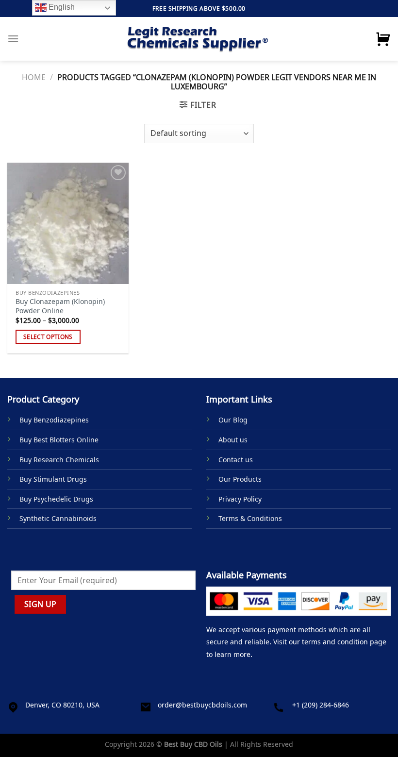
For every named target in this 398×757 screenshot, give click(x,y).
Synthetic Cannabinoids (58, 518)
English (61, 7)
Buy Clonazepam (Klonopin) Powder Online (60, 306)
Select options (48, 336)
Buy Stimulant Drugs (53, 479)
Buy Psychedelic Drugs (56, 499)
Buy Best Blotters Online (59, 439)
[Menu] (13, 38)
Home (34, 77)
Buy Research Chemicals (59, 459)
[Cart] (383, 38)
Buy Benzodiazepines (54, 419)
